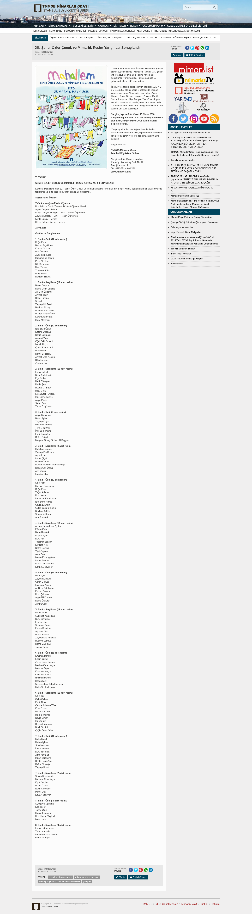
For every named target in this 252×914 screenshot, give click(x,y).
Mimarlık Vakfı (189, 903)
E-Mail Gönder (194, 55)
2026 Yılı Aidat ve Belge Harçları (187, 258)
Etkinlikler (40, 31)
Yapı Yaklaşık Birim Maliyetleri (186, 232)
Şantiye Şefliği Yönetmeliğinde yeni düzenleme (194, 222)
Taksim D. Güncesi (98, 31)
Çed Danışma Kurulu (136, 37)
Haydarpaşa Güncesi (122, 31)
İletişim (216, 903)
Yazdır (177, 55)
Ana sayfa (40, 26)
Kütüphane (55, 31)
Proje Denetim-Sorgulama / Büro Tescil (177, 31)
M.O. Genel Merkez (167, 903)
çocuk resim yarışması (61, 877)
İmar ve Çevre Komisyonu (110, 37)
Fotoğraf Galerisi (75, 31)
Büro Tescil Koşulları (181, 253)
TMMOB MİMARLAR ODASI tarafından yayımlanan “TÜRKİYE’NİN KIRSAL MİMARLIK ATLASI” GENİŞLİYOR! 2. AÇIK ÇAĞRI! (194, 179)
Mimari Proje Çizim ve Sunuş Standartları (191, 217)
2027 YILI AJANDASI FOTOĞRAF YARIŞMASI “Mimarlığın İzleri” (179, 37)
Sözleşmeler (177, 263)
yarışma (87, 881)
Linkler (204, 903)
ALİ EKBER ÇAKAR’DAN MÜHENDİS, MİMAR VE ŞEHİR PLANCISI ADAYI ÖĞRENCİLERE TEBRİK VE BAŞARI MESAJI (194, 168)
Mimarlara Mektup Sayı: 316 (185, 195)
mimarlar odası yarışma (87, 877)
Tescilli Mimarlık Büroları (183, 160)
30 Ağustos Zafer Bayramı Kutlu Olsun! (190, 132)
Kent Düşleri (144, 31)
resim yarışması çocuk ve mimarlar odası (59, 881)
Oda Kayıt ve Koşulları (182, 227)
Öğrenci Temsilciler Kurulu (62, 37)
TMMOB (147, 903)
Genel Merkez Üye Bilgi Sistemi (187, 26)
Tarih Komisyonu (86, 37)
